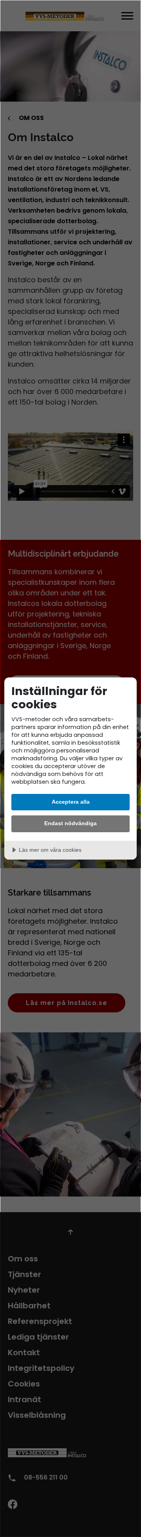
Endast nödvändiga (70, 823)
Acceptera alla (71, 802)
